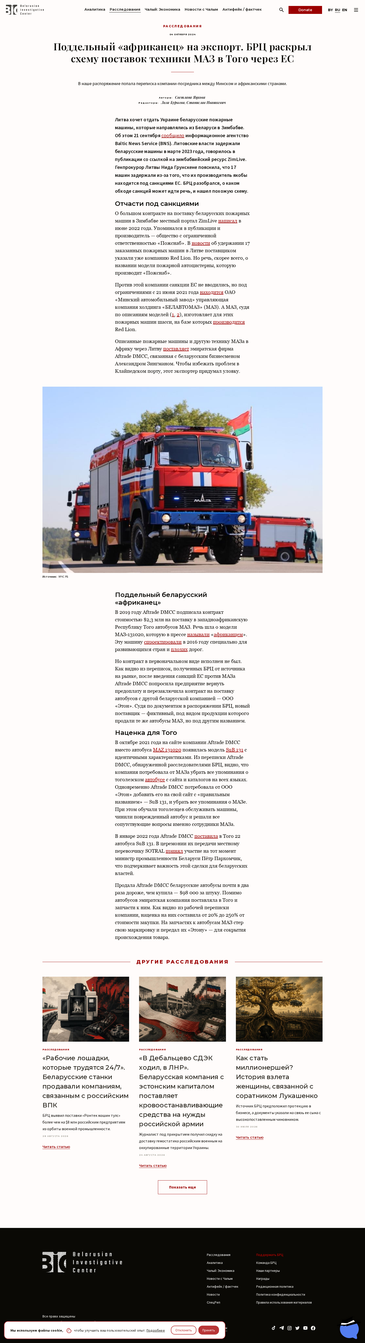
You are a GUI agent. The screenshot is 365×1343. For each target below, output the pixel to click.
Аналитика (94, 9)
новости (201, 243)
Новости (213, 1294)
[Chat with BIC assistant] (349, 1327)
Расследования (125, 9)
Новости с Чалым (201, 9)
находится (211, 292)
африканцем (228, 634)
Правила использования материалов (284, 1302)
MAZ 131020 (167, 749)
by (330, 10)
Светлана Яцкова (190, 97)
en (344, 10)
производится (229, 322)
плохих (179, 649)
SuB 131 (234, 749)
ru (337, 10)
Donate (305, 10)
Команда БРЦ (266, 1262)
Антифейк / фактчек (242, 9)
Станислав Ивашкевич (206, 102)
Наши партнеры (268, 1270)
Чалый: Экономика (162, 9)
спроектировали (163, 642)
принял (174, 851)
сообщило (172, 135)
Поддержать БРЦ (269, 1254)
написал (227, 220)
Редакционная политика (274, 1286)
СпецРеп (213, 1302)
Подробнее (155, 1330)
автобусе (155, 779)
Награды (262, 1278)
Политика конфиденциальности (280, 1294)
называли (198, 634)
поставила (206, 836)
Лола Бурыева (173, 102)
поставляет (176, 348)
